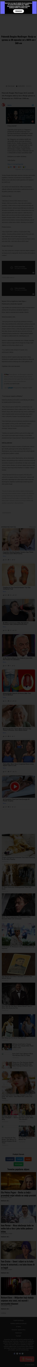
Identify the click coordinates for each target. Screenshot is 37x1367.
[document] (18, 683)
